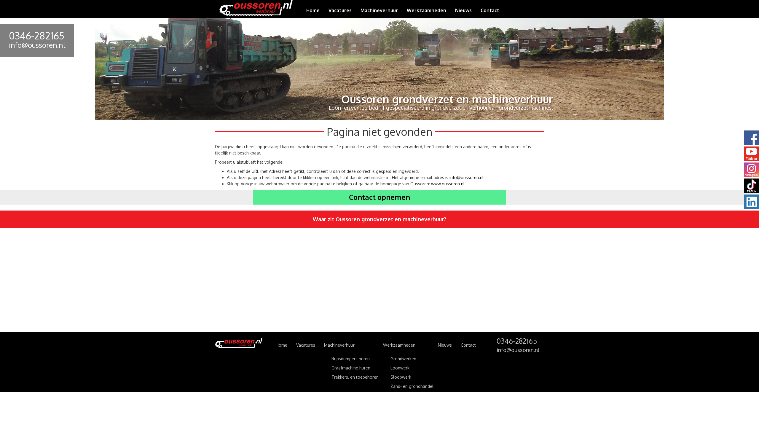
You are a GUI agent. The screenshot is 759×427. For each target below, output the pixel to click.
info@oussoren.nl (37, 45)
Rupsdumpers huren (350, 358)
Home (313, 10)
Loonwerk (399, 367)
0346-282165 (36, 36)
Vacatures (340, 10)
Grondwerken (403, 358)
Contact (490, 10)
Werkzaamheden (399, 345)
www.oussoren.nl (448, 183)
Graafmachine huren (350, 367)
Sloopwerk (400, 377)
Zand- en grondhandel (411, 386)
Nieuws (463, 10)
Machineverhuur (339, 345)
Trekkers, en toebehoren (355, 377)
